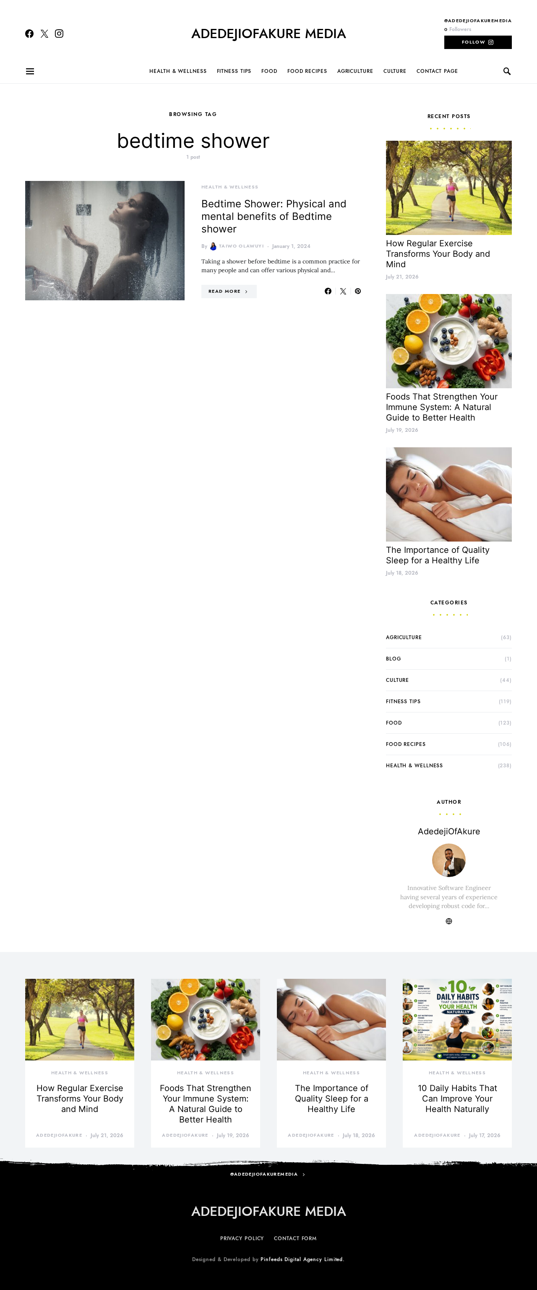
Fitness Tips (234, 71)
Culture (395, 71)
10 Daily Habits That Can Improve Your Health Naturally (457, 1098)
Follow (473, 42)
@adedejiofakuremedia (478, 21)
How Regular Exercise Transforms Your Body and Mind (438, 253)
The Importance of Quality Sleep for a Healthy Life (438, 555)
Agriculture (355, 71)
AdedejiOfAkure (449, 831)
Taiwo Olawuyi (241, 246)
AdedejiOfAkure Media (268, 33)
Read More (224, 291)
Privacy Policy (242, 1238)
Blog (393, 658)
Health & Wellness (177, 71)
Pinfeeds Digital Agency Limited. (303, 1259)
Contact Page (437, 71)
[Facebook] (29, 33)
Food (269, 71)
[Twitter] (44, 33)
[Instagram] (59, 33)
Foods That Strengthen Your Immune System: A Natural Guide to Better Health (442, 407)
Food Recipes (307, 71)
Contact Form (295, 1238)
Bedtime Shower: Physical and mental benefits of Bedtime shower (274, 216)
